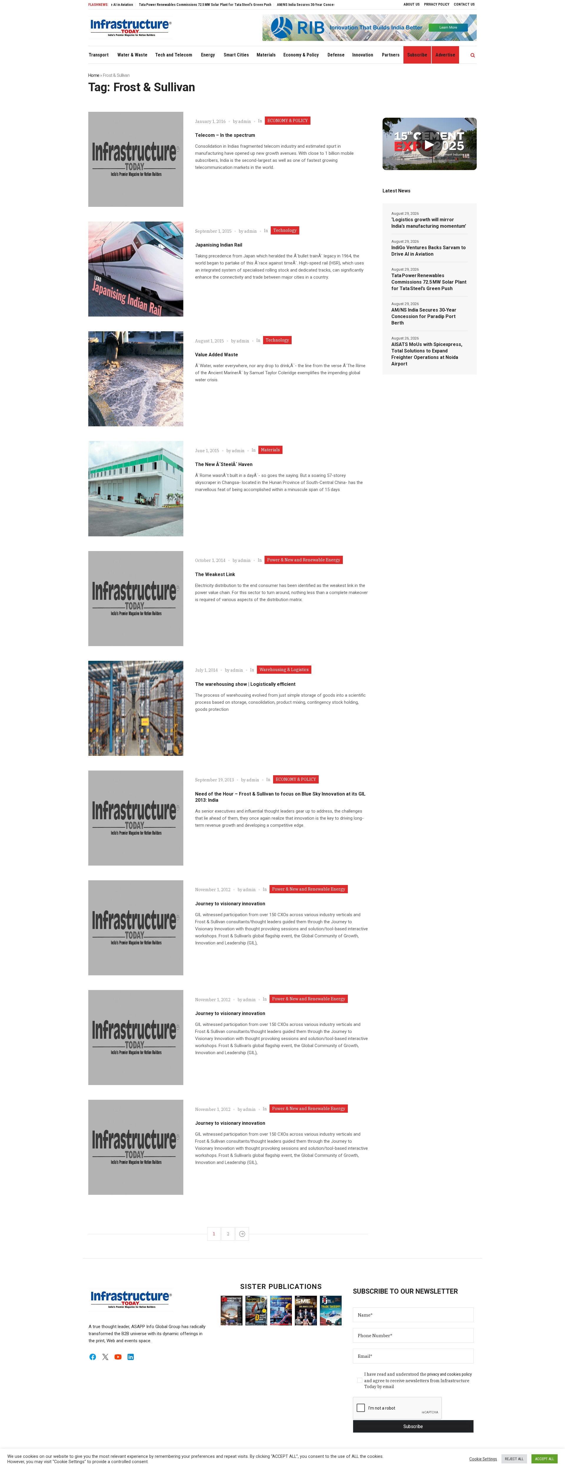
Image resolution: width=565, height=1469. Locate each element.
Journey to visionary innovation (230, 903)
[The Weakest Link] (135, 598)
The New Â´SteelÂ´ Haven (223, 464)
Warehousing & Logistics (284, 669)
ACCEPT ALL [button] (544, 1459)
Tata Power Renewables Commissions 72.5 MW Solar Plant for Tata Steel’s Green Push (168, 5)
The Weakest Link (215, 574)
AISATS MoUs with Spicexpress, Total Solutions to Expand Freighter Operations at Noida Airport (426, 354)
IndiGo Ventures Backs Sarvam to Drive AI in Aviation (428, 251)
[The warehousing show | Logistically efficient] (135, 708)
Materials (270, 449)
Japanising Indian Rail (218, 245)
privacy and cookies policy (449, 1374)
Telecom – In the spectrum (225, 135)
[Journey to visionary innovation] (135, 927)
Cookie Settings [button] (483, 1459)
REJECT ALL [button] (514, 1459)
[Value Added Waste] (135, 378)
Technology (285, 230)
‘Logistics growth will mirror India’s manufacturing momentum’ (428, 223)
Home (93, 75)
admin (244, 121)
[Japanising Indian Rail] (135, 269)
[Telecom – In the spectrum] (135, 159)
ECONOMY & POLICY (287, 120)
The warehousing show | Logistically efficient (245, 684)
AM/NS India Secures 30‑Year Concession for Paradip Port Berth (290, 5)
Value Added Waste (216, 354)
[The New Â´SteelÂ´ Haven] (135, 488)
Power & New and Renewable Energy (303, 560)
